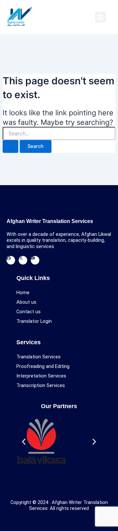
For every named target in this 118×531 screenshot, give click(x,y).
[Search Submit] (10, 146)
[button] (100, 17)
